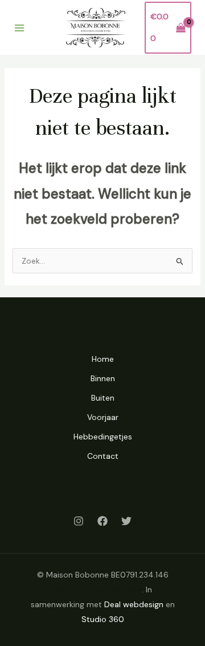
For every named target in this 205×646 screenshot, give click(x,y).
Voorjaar (102, 417)
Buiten (102, 398)
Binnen (103, 378)
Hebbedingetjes (102, 436)
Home (103, 359)
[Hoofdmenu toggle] (19, 28)
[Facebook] (102, 521)
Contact (102, 456)
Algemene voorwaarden (97, 589)
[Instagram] (78, 521)
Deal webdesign (133, 604)
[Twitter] (126, 521)
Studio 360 (102, 619)
